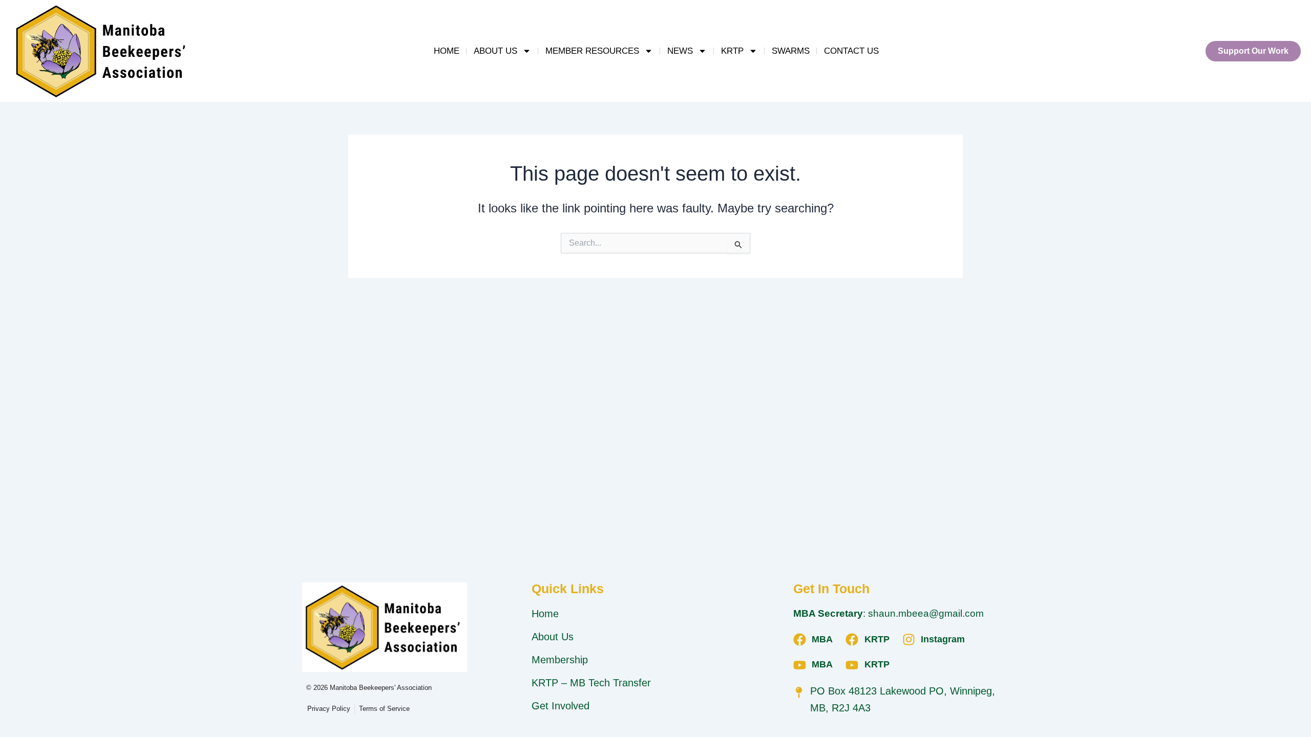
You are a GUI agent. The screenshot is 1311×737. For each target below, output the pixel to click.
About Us (495, 51)
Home (446, 51)
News (680, 51)
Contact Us (851, 51)
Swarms (791, 51)
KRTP (732, 51)
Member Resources (592, 51)
